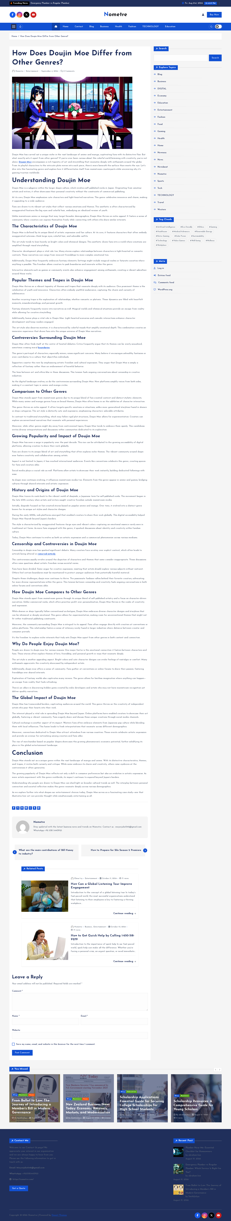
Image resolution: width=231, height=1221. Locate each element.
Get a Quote (18, 1188)
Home (66, 27)
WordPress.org (165, 290)
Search (163, 48)
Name (16, 1016)
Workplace (161, 245)
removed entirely (47, 554)
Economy (161, 96)
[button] (216, 1070)
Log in (160, 268)
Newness (161, 153)
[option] (34, 1098)
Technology (162, 241)
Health (118, 27)
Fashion (132, 27)
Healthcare (162, 232)
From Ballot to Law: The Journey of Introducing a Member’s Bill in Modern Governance (203, 1189)
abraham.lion (76, 1115)
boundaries (44, 348)
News (160, 160)
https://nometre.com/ (23, 1179)
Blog (91, 27)
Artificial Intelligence (166, 227)
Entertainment (32, 71)
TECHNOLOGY (150, 27)
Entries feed (164, 275)
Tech (159, 188)
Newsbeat (162, 167)
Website (16, 1030)
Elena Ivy (78, 878)
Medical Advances (182, 232)
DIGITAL (161, 89)
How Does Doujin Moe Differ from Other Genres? (44, 36)
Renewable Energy (204, 232)
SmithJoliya (22, 1118)
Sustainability (198, 236)
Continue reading (123, 913)
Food (160, 124)
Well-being (196, 241)
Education (170, 27)
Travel (160, 202)
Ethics (201, 227)
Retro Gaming (163, 236)
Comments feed (166, 283)
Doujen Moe (25, 162)
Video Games (179, 241)
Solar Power (181, 236)
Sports (160, 181)
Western (161, 210)
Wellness (210, 241)
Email (84, 1016)
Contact (79, 27)
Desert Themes (59, 1215)
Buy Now (214, 15)
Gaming (161, 131)
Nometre (19, 71)
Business (104, 27)
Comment (17, 991)
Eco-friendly (187, 227)
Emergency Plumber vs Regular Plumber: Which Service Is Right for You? (203, 1168)
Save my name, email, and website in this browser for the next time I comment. (55, 1044)
